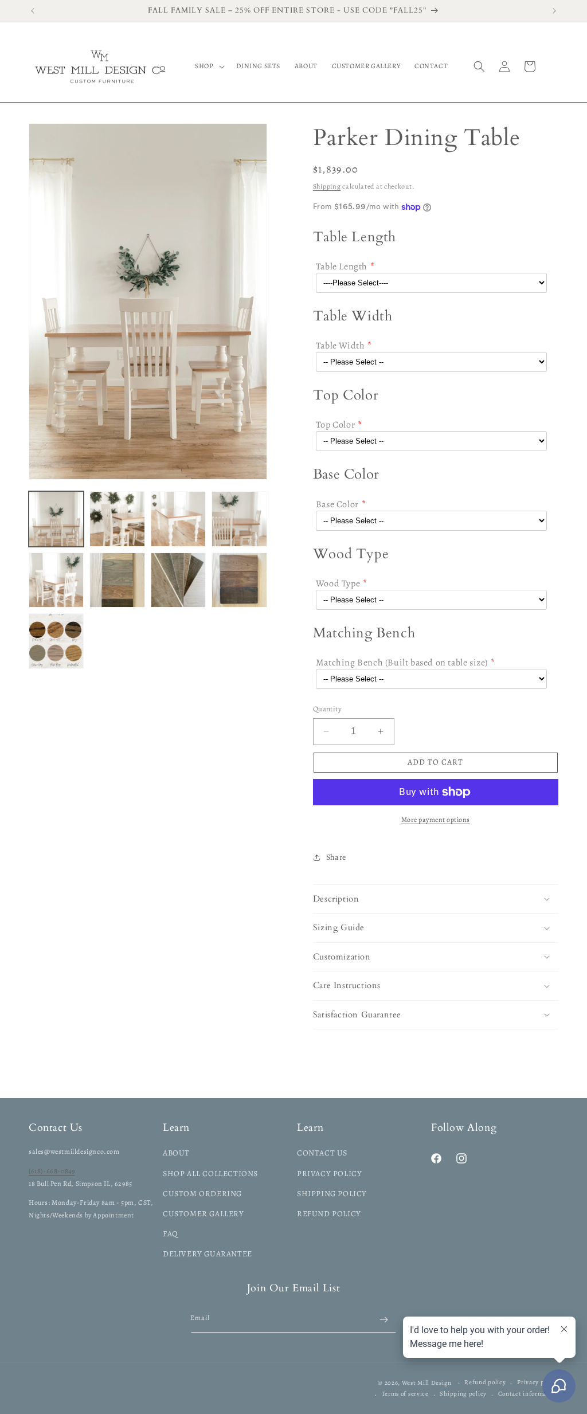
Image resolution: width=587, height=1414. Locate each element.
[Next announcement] (554, 11)
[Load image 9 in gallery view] (56, 640)
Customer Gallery (203, 1213)
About (176, 1152)
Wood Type (338, 583)
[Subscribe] (383, 1319)
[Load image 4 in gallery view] (239, 518)
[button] (208, 66)
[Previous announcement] (32, 11)
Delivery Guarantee (207, 1253)
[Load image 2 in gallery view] (116, 518)
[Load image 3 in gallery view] (178, 518)
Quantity (327, 709)
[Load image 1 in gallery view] (56, 518)
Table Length (341, 266)
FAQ (170, 1233)
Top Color (335, 424)
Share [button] (336, 857)
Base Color (337, 504)
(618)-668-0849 (52, 1171)
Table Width (340, 345)
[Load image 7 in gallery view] (178, 580)
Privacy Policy (329, 1173)
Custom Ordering (202, 1193)
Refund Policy (329, 1213)
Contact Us (322, 1152)
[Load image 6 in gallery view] (116, 580)
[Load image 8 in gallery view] (239, 580)
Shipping (327, 186)
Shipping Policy (332, 1193)
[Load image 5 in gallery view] (56, 580)
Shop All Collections (210, 1173)
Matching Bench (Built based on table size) (402, 662)
